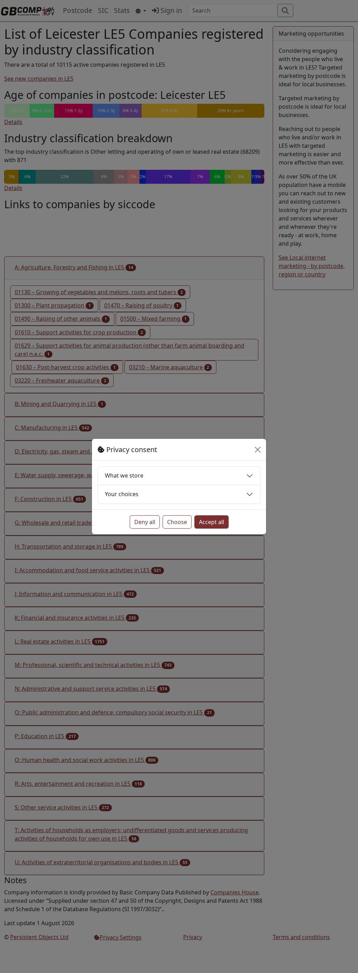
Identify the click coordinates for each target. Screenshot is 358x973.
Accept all (211, 522)
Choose (177, 522)
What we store (124, 475)
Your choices (121, 494)
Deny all (144, 522)
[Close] (257, 449)
